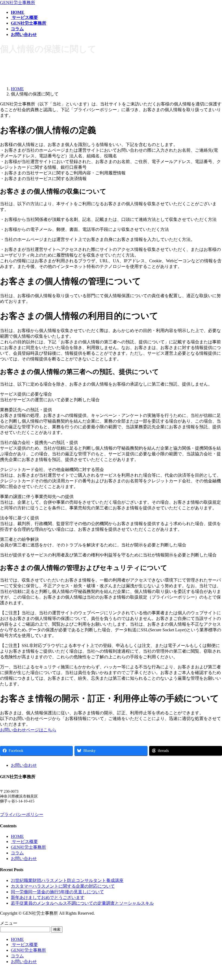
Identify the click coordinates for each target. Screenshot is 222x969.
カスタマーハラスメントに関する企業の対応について (63, 886)
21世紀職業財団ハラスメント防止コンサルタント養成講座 (67, 880)
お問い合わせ (24, 765)
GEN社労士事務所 (28, 847)
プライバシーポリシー (21, 814)
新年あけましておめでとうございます (47, 897)
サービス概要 (24, 841)
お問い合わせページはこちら (28, 730)
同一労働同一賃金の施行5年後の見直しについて (57, 892)
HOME (17, 836)
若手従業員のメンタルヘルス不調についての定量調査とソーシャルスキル (82, 903)
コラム (17, 853)
